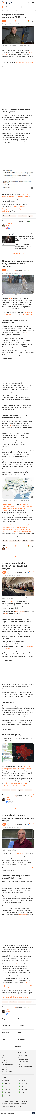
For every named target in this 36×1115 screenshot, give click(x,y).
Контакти (4, 1060)
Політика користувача (24, 1055)
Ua (28, 2)
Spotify (24, 1086)
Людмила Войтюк (9, 549)
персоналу (23, 915)
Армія (19, 7)
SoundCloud (25, 1089)
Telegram (7, 1083)
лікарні (5, 1002)
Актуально (5, 1019)
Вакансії (4, 1058)
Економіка (26, 7)
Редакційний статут (23, 1062)
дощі (26, 332)
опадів (10, 425)
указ (30, 216)
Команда (4, 1067)
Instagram (7, 1089)
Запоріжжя (29, 646)
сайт (5, 614)
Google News (25, 1083)
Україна (6, 7)
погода (5, 540)
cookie (12, 1113)
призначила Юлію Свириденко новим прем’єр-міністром (13, 209)
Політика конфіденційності (23, 1058)
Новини (12, 7)
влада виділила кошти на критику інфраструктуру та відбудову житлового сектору (18, 985)
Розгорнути (18, 1046)
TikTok (23, 1080)
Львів (3, 1039)
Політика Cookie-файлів (25, 1066)
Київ (19, 1032)
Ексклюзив (5, 1032)
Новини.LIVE (27, 314)
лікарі (29, 1002)
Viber (6, 1086)
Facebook (7, 1092)
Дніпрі (11, 602)
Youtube (7, 1080)
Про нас (4, 1055)
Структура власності (8, 1064)
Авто (19, 1019)
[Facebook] (9, 228)
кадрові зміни (22, 216)
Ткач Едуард (8, 798)
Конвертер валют (7, 1071)
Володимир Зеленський (9, 216)
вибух (13, 790)
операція (21, 1002)
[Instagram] (7, 228)
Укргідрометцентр (10, 314)
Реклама (4, 1062)
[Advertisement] (18, 86)
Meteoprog (28, 312)
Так (33, 1113)
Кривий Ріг (7, 648)
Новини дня (12, 10)
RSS (23, 1092)
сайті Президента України (24, 62)
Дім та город (6, 1025)
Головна (4, 10)
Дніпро (20, 790)
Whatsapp (7, 1095)
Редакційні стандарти (24, 1064)
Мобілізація (21, 1039)
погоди (10, 298)
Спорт (32, 7)
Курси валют (5, 1069)
